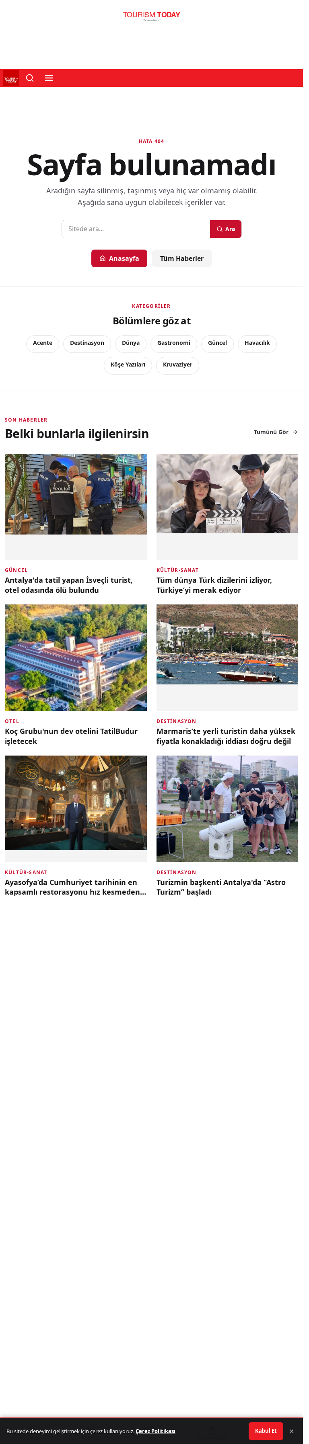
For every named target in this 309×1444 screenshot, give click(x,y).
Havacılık (257, 342)
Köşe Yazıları (128, 364)
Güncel (217, 342)
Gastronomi (173, 342)
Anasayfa (124, 258)
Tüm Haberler (182, 258)
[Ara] (30, 78)
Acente (42, 342)
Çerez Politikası (155, 1431)
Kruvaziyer (177, 364)
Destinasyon (87, 342)
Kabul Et (266, 1430)
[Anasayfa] (151, 18)
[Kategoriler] (49, 78)
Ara (230, 229)
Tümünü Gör (271, 432)
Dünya (131, 342)
